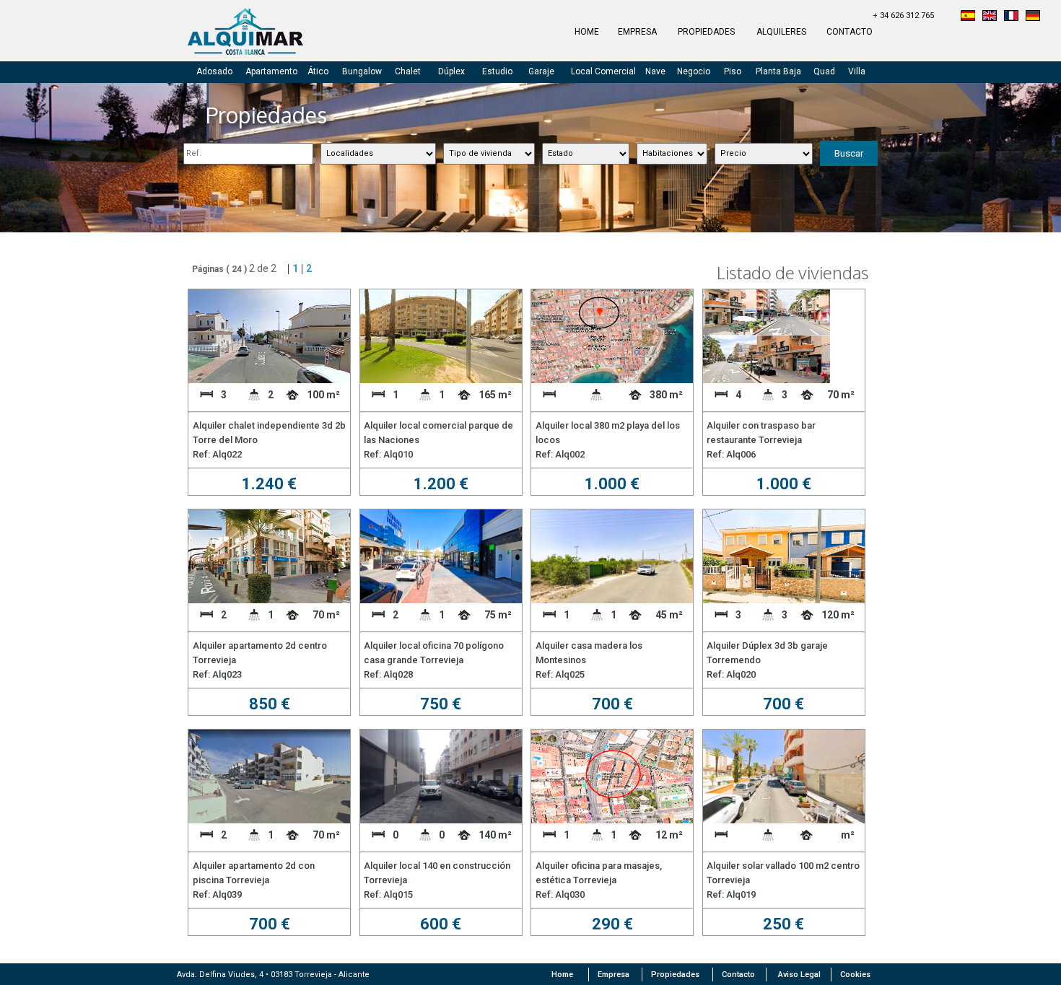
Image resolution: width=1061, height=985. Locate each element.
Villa (856, 71)
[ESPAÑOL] (968, 17)
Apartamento (271, 71)
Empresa (613, 974)
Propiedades (675, 974)
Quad (824, 71)
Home (562, 974)
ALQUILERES (781, 32)
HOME (587, 32)
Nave (655, 71)
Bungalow (362, 71)
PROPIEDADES (706, 32)
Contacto (738, 974)
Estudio (497, 71)
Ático (317, 71)
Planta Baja (778, 71)
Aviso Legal (799, 974)
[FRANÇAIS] (1011, 17)
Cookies (855, 974)
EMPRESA (637, 32)
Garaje (541, 71)
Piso (732, 71)
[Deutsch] (1033, 17)
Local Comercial (603, 71)
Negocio (693, 71)
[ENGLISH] (989, 17)
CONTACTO (849, 32)
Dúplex (451, 71)
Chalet (408, 71)
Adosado (214, 71)
